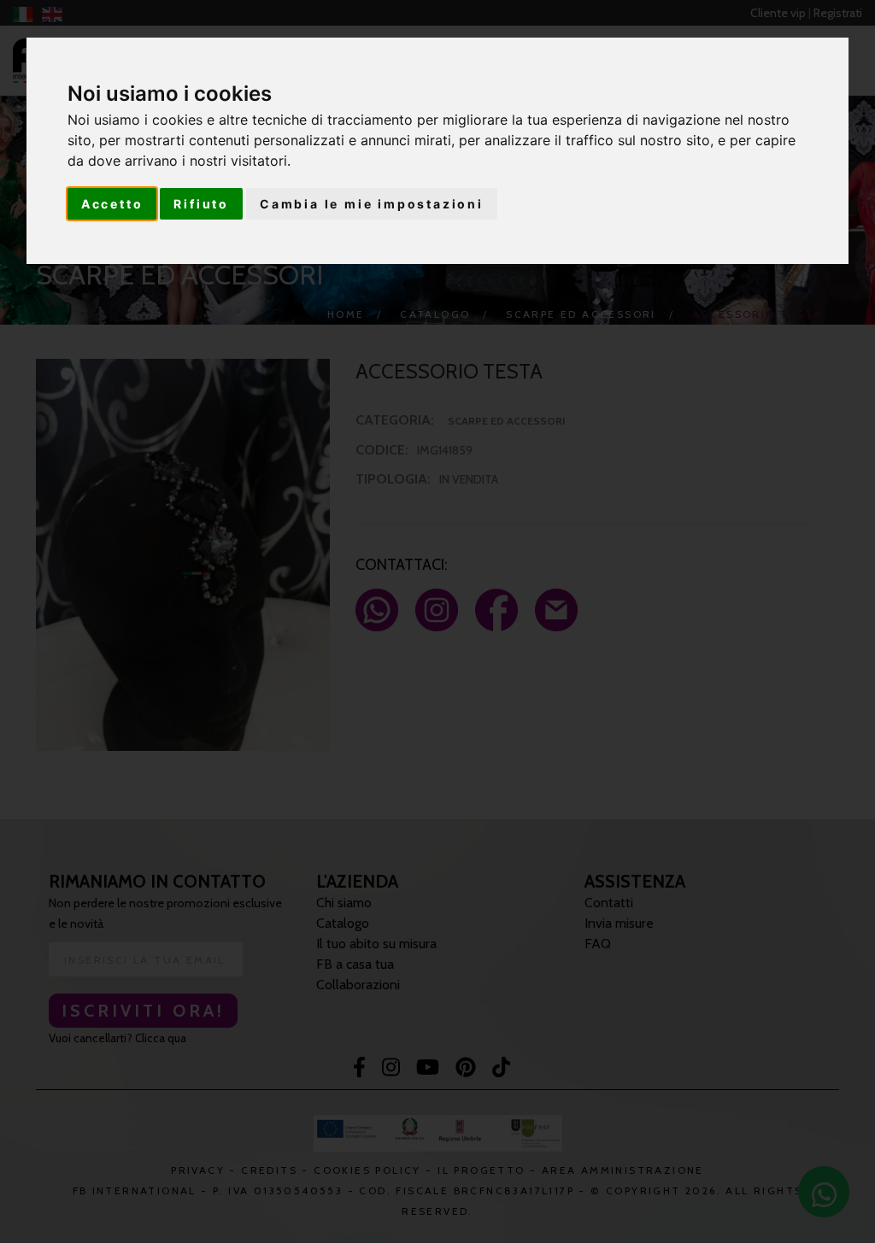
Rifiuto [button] (201, 203)
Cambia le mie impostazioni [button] (372, 203)
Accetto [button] (112, 203)
